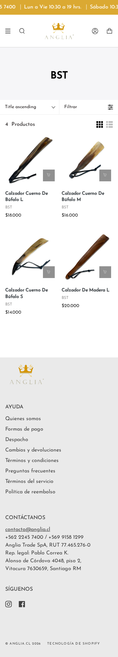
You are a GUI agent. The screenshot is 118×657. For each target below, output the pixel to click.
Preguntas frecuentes (30, 471)
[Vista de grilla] (99, 124)
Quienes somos (23, 418)
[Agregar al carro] (49, 175)
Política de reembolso (30, 492)
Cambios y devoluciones (33, 450)
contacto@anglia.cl (27, 529)
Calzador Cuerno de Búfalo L (26, 197)
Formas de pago (24, 429)
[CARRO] (109, 31)
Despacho (16, 439)
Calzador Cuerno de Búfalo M (83, 197)
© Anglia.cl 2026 (23, 644)
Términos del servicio (29, 481)
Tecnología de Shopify (73, 644)
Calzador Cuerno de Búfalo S (26, 293)
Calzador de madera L (85, 290)
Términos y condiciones (32, 460)
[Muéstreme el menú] (10, 31)
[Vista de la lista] (109, 124)
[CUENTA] (95, 31)
